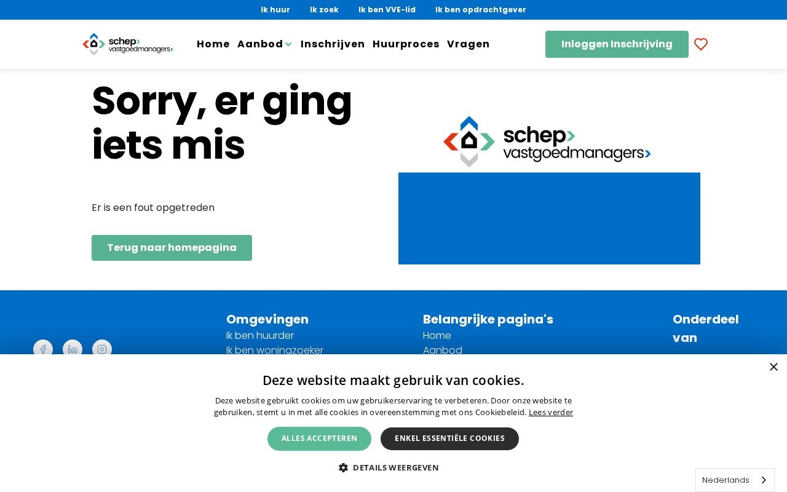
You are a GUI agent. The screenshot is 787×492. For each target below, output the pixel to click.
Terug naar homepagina (172, 247)
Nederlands (725, 480)
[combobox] (735, 480)
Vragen (468, 44)
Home (213, 44)
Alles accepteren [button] (319, 438)
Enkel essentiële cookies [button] (450, 438)
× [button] (773, 367)
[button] (393, 467)
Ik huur (275, 9)
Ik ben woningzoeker (274, 350)
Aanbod (442, 350)
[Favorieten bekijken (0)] (701, 44)
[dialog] (393, 423)
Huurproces (406, 44)
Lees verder (551, 412)
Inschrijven (333, 44)
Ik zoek (324, 9)
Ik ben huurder (260, 335)
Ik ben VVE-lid (387, 9)
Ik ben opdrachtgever (480, 9)
